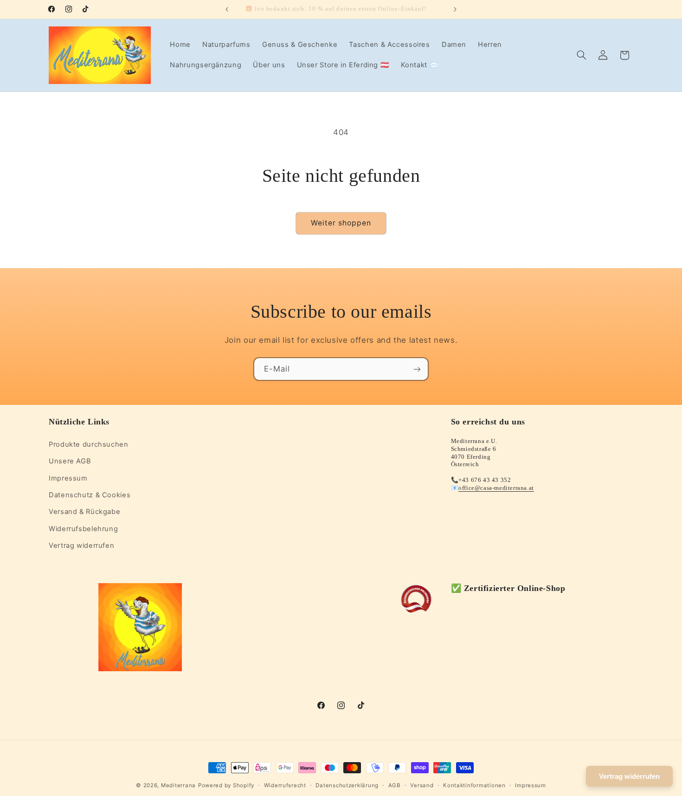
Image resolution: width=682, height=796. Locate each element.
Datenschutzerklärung (347, 785)
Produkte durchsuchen (89, 444)
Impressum (68, 478)
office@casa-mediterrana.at (496, 487)
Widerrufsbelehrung (83, 528)
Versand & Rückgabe (84, 511)
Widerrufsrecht (285, 785)
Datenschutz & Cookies (89, 494)
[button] (581, 55)
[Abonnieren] (417, 369)
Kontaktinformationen (474, 785)
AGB (394, 785)
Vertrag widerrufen (81, 545)
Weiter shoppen (341, 222)
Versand (421, 785)
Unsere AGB (70, 460)
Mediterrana (178, 785)
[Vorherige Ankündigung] (227, 9)
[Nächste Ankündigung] (455, 9)
